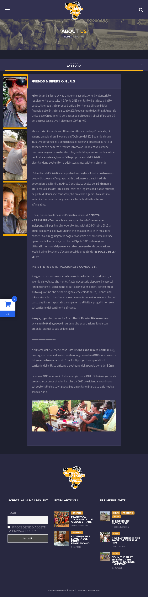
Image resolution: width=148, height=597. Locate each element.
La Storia (74, 64)
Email (12, 513)
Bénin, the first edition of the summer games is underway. (123, 561)
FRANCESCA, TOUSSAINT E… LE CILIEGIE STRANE (82, 519)
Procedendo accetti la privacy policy (27, 529)
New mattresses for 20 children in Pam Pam (126, 540)
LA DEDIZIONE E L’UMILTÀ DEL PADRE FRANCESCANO (80, 540)
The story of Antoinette (121, 522)
